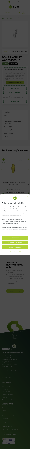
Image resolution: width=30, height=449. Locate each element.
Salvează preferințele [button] (15, 247)
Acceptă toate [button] (15, 237)
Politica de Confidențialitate (15, 251)
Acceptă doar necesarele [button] (15, 242)
